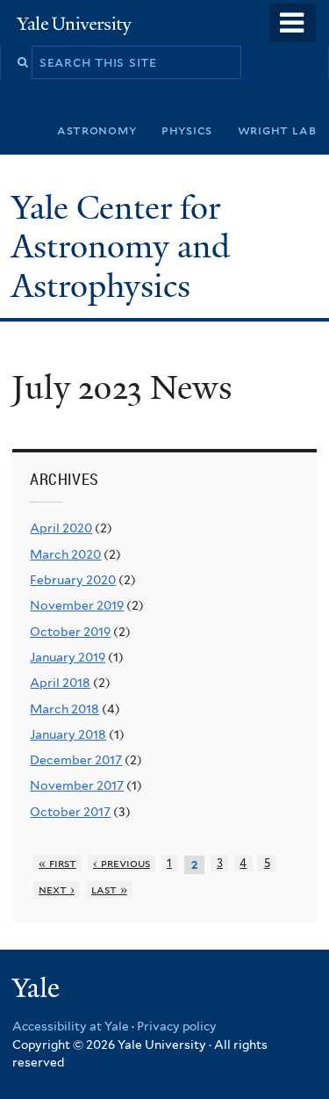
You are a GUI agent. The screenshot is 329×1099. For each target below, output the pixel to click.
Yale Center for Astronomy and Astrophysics (120, 246)
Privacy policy (177, 1026)
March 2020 (65, 554)
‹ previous (121, 863)
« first (57, 863)
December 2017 (76, 760)
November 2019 (77, 605)
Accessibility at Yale (70, 1026)
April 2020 (61, 528)
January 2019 (67, 657)
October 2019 (70, 632)
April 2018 (60, 683)
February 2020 (73, 580)
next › (57, 889)
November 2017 (77, 785)
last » (109, 889)
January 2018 (68, 734)
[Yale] (37, 990)
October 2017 (70, 812)
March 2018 (64, 709)
